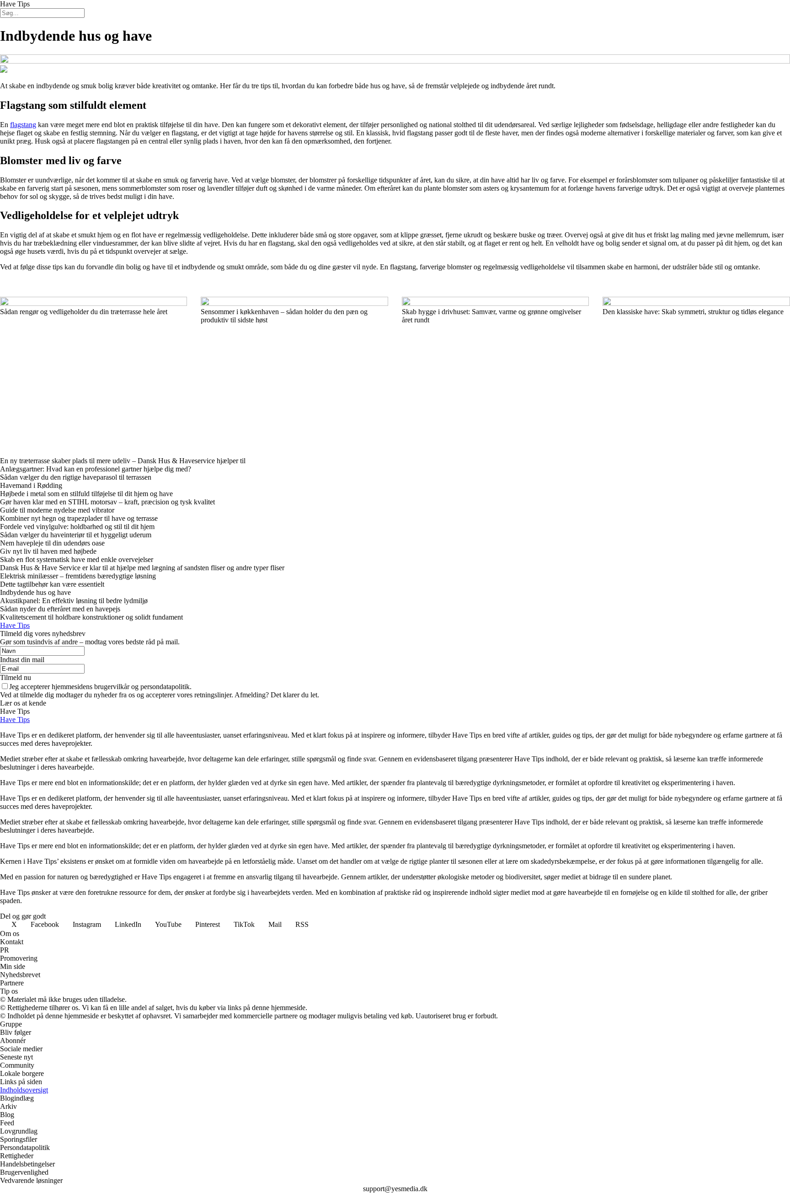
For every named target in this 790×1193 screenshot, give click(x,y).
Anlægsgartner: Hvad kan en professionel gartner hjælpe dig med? (95, 469)
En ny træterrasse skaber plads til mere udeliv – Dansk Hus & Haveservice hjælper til (123, 461)
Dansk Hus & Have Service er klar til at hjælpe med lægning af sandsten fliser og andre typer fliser (142, 568)
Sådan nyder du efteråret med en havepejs (60, 609)
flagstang (23, 124)
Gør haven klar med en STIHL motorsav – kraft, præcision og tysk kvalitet (108, 502)
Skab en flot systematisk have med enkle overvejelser (76, 559)
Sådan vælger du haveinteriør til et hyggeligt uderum (75, 535)
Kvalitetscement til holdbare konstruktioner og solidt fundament (91, 617)
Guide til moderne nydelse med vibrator (57, 510)
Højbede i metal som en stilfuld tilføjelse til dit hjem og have (86, 494)
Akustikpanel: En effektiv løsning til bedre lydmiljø (74, 601)
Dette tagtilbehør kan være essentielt (52, 584)
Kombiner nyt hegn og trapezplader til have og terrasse (79, 518)
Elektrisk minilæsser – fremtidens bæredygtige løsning (78, 576)
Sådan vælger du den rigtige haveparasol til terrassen (75, 477)
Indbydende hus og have (35, 592)
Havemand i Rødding (31, 485)
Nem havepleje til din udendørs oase (52, 543)
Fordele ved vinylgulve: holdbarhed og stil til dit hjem (77, 526)
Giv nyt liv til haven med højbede (48, 551)
